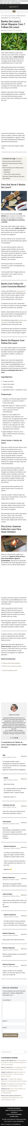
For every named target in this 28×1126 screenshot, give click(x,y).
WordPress (17, 1124)
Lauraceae (19, 291)
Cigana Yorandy (7, 30)
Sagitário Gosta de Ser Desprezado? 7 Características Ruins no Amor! (13, 1074)
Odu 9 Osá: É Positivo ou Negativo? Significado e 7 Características (13, 1091)
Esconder (19, 158)
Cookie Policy (14, 1116)
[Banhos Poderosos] (13, 7)
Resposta (24, 756)
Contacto (14, 1112)
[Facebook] (11, 738)
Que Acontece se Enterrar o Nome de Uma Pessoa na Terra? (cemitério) (13, 1062)
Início (2, 15)
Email (5, 1027)
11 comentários (18, 30)
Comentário (7, 1000)
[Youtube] (17, 738)
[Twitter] (15, 738)
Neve (2, 1124)
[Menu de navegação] (14, 11)
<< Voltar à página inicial (9, 670)
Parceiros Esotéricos (14, 1108)
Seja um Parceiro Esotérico (14, 1110)
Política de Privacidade (14, 1114)
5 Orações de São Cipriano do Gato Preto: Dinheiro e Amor (12, 1098)
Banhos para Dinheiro (10, 15)
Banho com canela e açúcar (12, 666)
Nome (5, 1021)
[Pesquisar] (25, 1052)
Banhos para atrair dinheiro (11, 663)
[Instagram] (13, 738)
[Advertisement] (14, 118)
